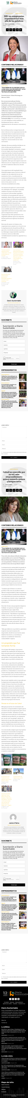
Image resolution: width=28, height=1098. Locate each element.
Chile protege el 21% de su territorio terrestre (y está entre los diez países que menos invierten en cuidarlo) (13, 1060)
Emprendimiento (5, 374)
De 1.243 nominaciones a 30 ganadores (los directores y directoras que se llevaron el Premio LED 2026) (13, 1067)
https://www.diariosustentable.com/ (14, 302)
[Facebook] (7, 29)
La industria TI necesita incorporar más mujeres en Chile (20, 418)
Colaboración (4, 85)
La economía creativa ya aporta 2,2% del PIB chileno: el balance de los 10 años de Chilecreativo (9, 386)
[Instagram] (13, 999)
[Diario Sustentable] (14, 295)
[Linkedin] (20, 29)
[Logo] (14, 2)
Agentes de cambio (5, 1063)
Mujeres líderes (18, 13)
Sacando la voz (9, 13)
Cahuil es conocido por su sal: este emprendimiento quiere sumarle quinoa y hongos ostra (9, 378)
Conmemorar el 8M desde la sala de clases (7, 418)
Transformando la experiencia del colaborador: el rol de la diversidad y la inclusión (6, 252)
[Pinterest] (14, 29)
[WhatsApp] (17, 29)
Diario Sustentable (9, 24)
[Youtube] (18, 999)
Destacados (4, 1035)
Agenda (3, 390)
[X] (10, 29)
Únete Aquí (14, 364)
